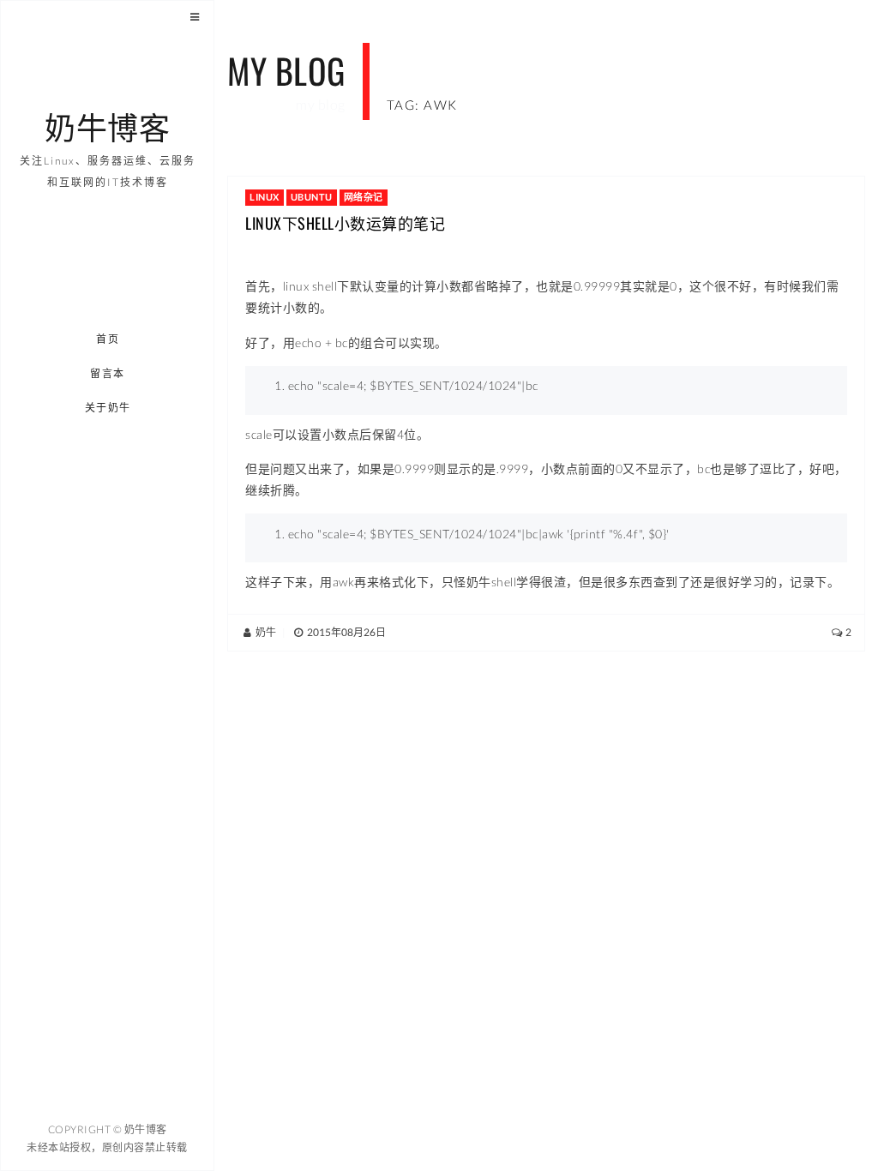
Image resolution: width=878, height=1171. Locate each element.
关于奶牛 (108, 407)
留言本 (107, 373)
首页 (107, 339)
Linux (265, 196)
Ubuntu (312, 196)
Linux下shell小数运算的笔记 (345, 223)
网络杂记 (363, 196)
